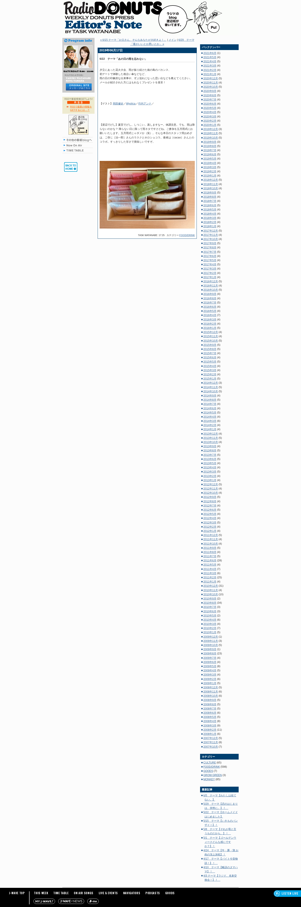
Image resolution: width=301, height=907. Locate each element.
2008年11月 (210, 691)
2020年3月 (209, 116)
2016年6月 (209, 306)
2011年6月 (209, 560)
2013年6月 (209, 459)
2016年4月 (209, 315)
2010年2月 (209, 628)
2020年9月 (209, 91)
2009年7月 (209, 657)
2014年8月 (209, 399)
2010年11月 (210, 590)
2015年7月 (209, 353)
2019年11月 (210, 133)
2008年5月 (209, 717)
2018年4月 (209, 213)
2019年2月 (209, 171)
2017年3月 (209, 268)
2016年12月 (210, 281)
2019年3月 (209, 167)
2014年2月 (209, 425)
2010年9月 (209, 598)
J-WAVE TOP (17, 893)
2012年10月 (210, 492)
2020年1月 (209, 125)
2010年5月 (209, 615)
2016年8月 (209, 298)
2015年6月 (209, 357)
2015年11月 (210, 336)
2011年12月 (210, 535)
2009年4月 (209, 670)
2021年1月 (209, 74)
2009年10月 (210, 645)
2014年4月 (209, 416)
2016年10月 (210, 289)
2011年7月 (209, 556)
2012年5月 (209, 514)
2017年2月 (209, 273)
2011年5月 (209, 564)
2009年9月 (209, 649)
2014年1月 (209, 429)
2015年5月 (209, 361)
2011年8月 (209, 552)
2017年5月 (209, 260)
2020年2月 (209, 120)
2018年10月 (210, 188)
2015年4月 (209, 366)
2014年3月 (209, 421)
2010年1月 (209, 632)
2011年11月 (210, 539)
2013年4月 (209, 467)
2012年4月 (209, 518)
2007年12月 (210, 738)
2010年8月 (209, 602)
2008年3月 (209, 725)
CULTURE (209, 762)
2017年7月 (209, 251)
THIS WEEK (41, 893)
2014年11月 (210, 387)
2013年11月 (210, 438)
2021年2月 (209, 70)
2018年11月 (210, 184)
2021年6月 (209, 53)
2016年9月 (209, 294)
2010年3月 (209, 624)
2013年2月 (209, 476)
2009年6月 (209, 662)
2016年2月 (209, 323)
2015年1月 (209, 378)
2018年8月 (209, 196)
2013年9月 (209, 446)
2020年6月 (209, 103)
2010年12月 (210, 585)
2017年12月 (210, 230)
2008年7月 (209, 708)
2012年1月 (209, 531)
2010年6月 (209, 611)
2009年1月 (209, 683)
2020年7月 (209, 99)
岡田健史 (118, 103)
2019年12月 (210, 129)
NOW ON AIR (78, 145)
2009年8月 (209, 653)
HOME (70, 167)
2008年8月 (209, 704)
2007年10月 (210, 746)
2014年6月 (209, 408)
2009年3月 (209, 674)
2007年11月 (210, 742)
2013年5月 (209, 463)
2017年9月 (209, 243)
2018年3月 (209, 218)
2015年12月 (210, 332)
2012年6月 (209, 509)
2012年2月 (209, 526)
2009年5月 (209, 666)
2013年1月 (209, 480)
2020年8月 (209, 95)
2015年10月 (210, 340)
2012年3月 (209, 522)
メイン (173, 39)
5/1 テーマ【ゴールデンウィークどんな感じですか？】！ (219, 842)
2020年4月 (209, 112)
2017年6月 (209, 256)
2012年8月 (209, 501)
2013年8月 (209, 450)
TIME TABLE (78, 150)
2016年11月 (210, 285)
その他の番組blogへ (78, 139)
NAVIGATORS (131, 893)
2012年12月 (210, 484)
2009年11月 (210, 641)
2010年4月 (209, 619)
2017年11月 (210, 235)
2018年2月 (209, 222)
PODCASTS (152, 893)
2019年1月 (209, 175)
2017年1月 (209, 277)
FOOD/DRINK (187, 235)
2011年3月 (209, 573)
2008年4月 (209, 721)
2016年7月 (209, 302)
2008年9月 (209, 700)
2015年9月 (209, 344)
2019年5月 (209, 158)
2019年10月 (210, 137)
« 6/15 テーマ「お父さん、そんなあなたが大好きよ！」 (133, 39)
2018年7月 (209, 201)
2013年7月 (209, 454)
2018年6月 (209, 205)
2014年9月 (209, 395)
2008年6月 (209, 712)
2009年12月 (210, 636)
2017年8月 (209, 247)
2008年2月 (209, 729)
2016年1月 (209, 328)
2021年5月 (209, 57)
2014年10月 (210, 391)
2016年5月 (209, 311)
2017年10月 (210, 239)
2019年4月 (209, 163)
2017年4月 (209, 264)
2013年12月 (210, 433)
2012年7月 (209, 505)
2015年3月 (209, 370)
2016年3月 (209, 319)
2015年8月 (209, 349)
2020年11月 (210, 82)
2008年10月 (210, 695)
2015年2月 (209, 374)
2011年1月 (209, 581)
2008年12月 (210, 687)
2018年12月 (210, 179)
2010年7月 (209, 607)
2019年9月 (209, 141)
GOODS (208, 771)
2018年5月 (209, 209)
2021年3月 (209, 65)
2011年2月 (209, 577)
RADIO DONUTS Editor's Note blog (150, 17)
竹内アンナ (144, 103)
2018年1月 (209, 226)
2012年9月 (209, 497)
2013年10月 (210, 442)
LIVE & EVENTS (108, 893)
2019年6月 (209, 154)
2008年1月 (209, 734)
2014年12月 (210, 382)
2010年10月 (210, 594)
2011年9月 (209, 547)
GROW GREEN (212, 775)
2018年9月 (209, 192)
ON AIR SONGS (83, 893)
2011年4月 (209, 569)
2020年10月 (210, 86)
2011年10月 (210, 543)
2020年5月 (209, 108)
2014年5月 (209, 412)
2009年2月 (209, 679)
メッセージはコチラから (78, 87)
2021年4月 (209, 61)
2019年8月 (209, 146)
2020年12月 (210, 78)
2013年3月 (209, 471)
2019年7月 (209, 150)
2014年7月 (209, 404)
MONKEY (209, 779)
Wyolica (131, 103)
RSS (78, 102)
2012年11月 (210, 488)
